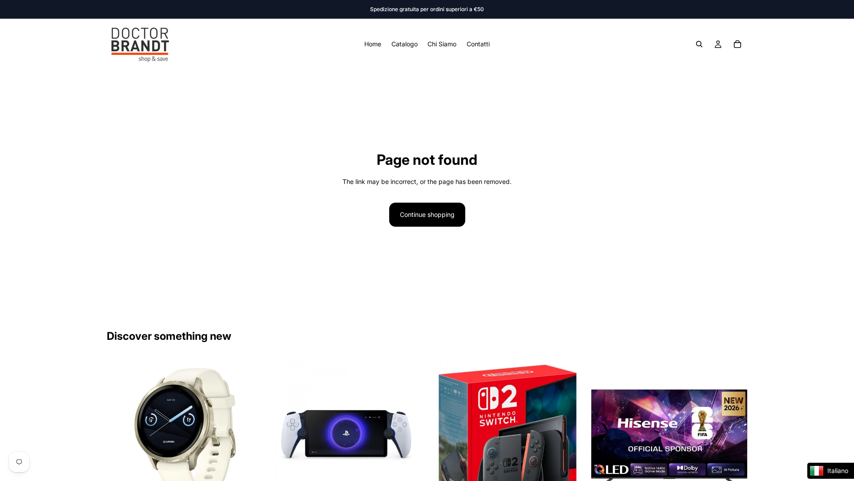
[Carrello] (737, 44)
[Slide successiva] (249, 436)
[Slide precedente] (120, 436)
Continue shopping (427, 214)
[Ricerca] (699, 44)
